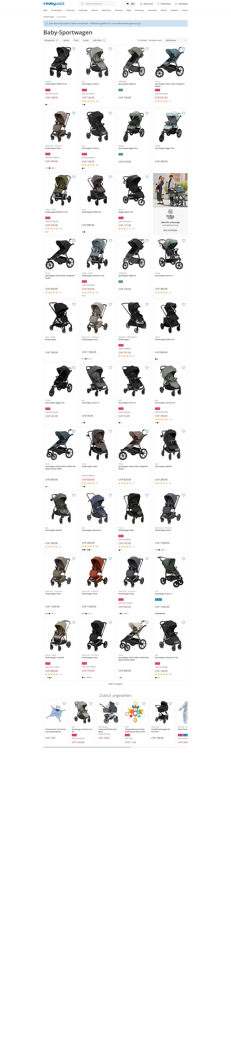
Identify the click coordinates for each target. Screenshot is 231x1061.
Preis (76, 40)
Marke (66, 40)
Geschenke (152, 10)
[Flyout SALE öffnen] (48, 11)
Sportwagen (61, 17)
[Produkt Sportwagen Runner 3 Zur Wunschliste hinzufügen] (184, 241)
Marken (164, 10)
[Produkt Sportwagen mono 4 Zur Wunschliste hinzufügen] (184, 559)
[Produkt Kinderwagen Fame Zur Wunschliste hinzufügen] (74, 113)
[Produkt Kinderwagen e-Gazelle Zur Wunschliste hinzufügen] (74, 623)
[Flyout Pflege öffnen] (132, 11)
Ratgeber (174, 10)
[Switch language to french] (130, 3)
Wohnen (94, 10)
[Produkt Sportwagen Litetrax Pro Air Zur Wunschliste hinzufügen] (184, 623)
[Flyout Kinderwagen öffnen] (63, 11)
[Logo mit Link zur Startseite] (53, 4)
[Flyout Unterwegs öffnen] (88, 11)
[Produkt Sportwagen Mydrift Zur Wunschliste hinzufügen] (184, 431)
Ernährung (139, 10)
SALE (45, 10)
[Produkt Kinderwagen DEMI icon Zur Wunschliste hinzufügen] (110, 177)
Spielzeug (118, 10)
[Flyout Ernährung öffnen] (145, 11)
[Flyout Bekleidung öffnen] (112, 11)
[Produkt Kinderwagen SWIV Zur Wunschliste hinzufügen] (110, 431)
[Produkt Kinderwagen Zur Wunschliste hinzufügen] (74, 305)
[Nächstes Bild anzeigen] (75, 62)
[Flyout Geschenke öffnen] (158, 11)
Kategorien (50, 40)
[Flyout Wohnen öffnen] (99, 11)
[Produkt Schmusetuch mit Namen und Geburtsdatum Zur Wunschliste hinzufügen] (64, 704)
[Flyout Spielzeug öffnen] (123, 11)
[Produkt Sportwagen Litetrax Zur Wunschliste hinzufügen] (110, 49)
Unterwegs (83, 10)
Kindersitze (70, 10)
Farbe (85, 40)
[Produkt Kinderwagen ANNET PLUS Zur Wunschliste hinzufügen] (74, 49)
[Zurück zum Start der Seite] (228, 1044)
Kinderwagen (56, 10)
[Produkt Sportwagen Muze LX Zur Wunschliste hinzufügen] (110, 368)
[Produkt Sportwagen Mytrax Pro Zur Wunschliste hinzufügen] (110, 495)
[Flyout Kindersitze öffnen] (76, 11)
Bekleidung (106, 10)
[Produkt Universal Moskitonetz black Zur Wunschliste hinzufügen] (117, 704)
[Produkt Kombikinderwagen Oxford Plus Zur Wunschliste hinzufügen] (170, 704)
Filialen (185, 10)
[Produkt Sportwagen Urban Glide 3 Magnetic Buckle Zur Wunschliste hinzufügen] (184, 49)
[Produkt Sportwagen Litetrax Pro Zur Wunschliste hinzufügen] (184, 368)
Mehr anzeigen (115, 684)
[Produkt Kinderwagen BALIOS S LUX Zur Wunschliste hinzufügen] (74, 177)
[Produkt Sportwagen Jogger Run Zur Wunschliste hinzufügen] (147, 113)
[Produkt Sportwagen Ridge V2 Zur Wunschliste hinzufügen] (147, 49)
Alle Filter (97, 40)
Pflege (128, 10)
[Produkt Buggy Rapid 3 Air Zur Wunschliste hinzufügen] (147, 177)
